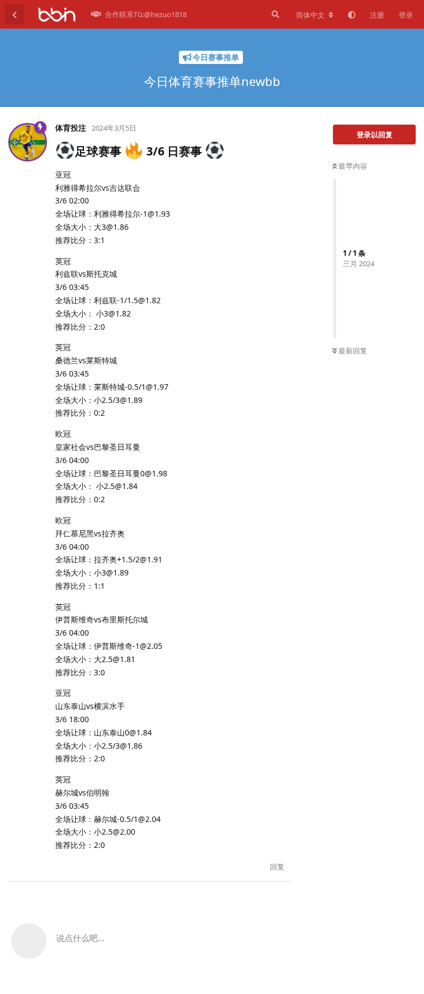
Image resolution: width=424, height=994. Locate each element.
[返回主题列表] (14, 14)
